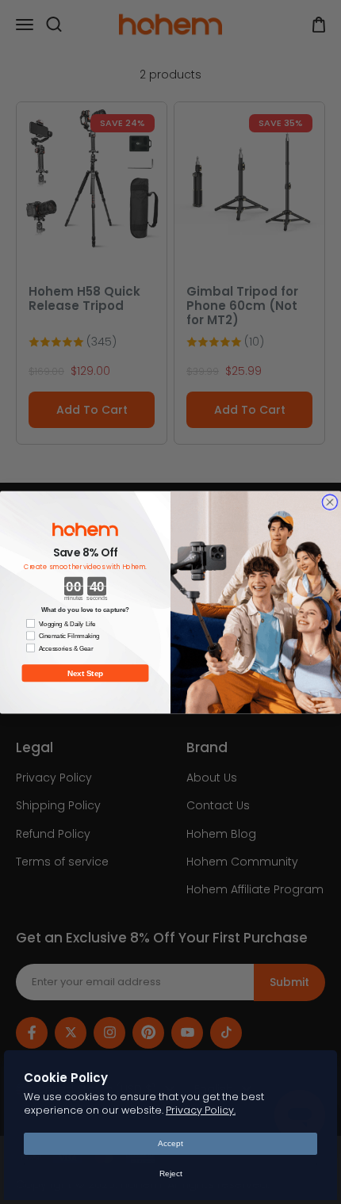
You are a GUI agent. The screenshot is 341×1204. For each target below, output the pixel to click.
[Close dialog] (329, 501)
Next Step (85, 672)
